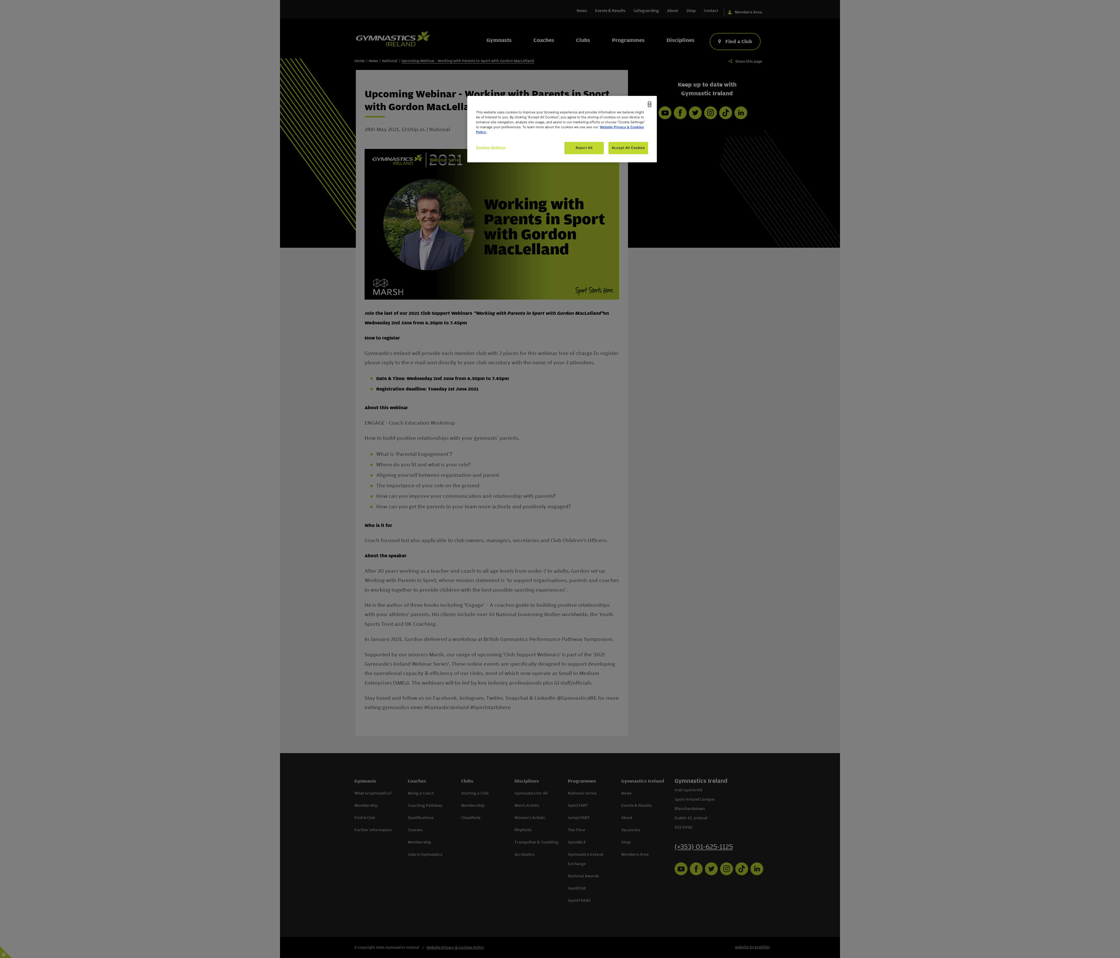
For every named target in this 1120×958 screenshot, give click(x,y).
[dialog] (562, 129)
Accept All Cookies (628, 148)
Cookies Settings (490, 147)
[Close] (649, 104)
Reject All (584, 148)
